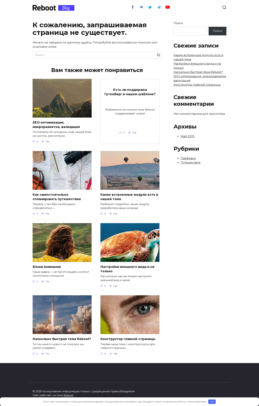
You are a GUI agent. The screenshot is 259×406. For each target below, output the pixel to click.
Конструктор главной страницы (127, 339)
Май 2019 (187, 136)
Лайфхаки (188, 158)
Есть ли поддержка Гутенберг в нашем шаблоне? (130, 92)
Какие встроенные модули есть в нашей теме (129, 197)
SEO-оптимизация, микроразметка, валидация (56, 125)
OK (212, 401)
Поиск (178, 23)
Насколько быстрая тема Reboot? (62, 339)
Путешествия (190, 162)
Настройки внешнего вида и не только (127, 269)
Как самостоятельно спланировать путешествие (57, 197)
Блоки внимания (47, 267)
